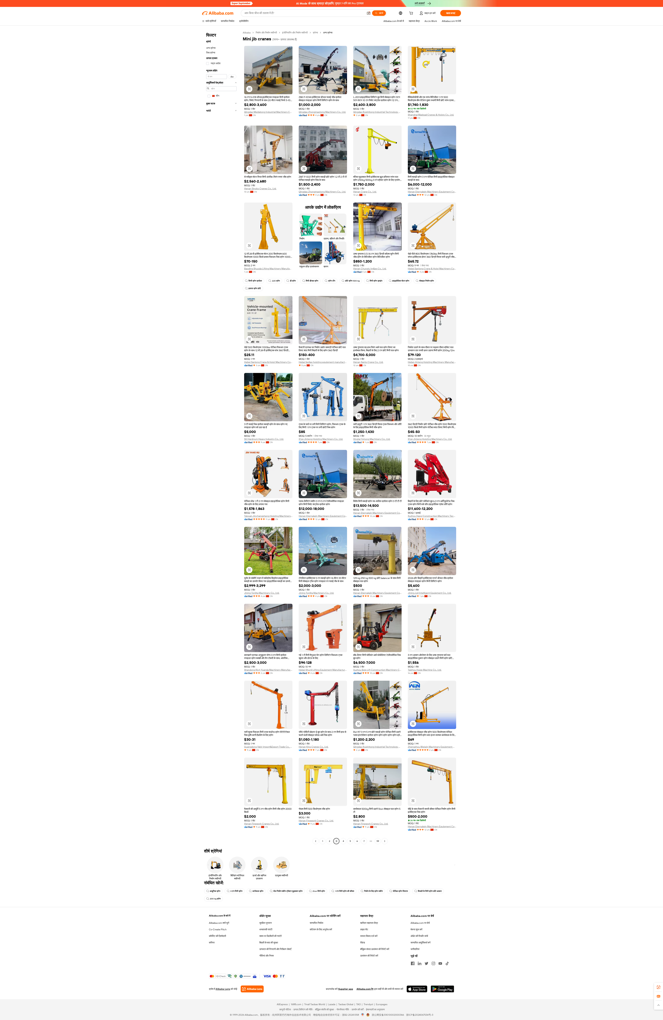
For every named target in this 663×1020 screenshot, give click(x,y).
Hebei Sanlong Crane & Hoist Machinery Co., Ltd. (432, 268)
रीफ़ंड (362, 942)
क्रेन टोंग (331, 281)
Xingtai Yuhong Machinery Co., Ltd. (371, 439)
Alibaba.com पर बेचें (420, 923)
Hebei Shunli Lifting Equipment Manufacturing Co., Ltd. (323, 669)
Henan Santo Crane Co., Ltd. (368, 362)
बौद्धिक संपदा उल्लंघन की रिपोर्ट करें (374, 949)
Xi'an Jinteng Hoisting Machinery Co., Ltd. (321, 439)
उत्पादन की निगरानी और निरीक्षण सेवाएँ (275, 949)
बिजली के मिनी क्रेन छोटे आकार (430, 891)
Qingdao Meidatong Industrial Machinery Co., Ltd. (268, 112)
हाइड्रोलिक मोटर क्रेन (400, 281)
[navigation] (221, 437)
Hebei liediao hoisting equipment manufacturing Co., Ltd (323, 362)
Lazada (331, 1004)
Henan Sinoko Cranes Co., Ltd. (260, 188)
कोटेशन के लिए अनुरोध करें (321, 929)
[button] (369, 13)
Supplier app (345, 989)
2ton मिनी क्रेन (319, 891)
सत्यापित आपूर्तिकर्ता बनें (420, 942)
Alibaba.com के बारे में (219, 915)
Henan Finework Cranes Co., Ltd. (261, 823)
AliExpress (282, 1004)
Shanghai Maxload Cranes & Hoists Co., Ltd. (431, 114)
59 (378, 841)
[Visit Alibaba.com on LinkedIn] (419, 963)
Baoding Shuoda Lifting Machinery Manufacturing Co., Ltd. (268, 268)
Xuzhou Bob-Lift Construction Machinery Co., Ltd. (377, 669)
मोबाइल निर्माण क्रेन (426, 281)
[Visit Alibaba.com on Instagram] (433, 963)
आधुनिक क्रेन (215, 891)
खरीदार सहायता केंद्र (369, 923)
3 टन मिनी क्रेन (236, 891)
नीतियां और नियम (266, 955)
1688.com (296, 1004)
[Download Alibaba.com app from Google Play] (442, 988)
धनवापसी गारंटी (265, 929)
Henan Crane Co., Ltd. (365, 191)
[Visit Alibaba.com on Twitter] (426, 963)
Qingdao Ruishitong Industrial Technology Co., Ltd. (377, 112)
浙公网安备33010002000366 (388, 1014)
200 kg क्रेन (215, 899)
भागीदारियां (415, 949)
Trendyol (368, 1004)
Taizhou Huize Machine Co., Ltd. (424, 669)
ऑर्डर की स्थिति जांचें (419, 936)
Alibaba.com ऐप (365, 989)
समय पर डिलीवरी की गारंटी (270, 936)
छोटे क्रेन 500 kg (352, 281)
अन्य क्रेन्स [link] (327, 32)
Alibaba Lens (223, 989)
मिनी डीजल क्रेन (312, 281)
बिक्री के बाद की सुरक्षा (268, 942)
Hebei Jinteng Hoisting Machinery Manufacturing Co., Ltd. (432, 362)
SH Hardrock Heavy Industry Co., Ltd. (264, 439)
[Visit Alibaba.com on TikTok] (447, 963)
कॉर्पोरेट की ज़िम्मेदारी (217, 936)
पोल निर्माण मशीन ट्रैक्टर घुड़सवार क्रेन (287, 891)
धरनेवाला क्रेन (257, 891)
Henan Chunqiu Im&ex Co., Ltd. (369, 268)
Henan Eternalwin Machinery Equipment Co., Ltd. (432, 191)
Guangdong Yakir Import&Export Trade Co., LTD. (268, 746)
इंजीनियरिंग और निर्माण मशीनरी (295, 32)
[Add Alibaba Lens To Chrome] (252, 988)
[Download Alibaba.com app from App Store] (417, 988)
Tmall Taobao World (314, 1004)
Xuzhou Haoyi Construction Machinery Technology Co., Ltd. (432, 516)
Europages (381, 1004)
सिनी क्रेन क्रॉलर (255, 281)
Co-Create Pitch (218, 929)
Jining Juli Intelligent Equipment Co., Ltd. (429, 593)
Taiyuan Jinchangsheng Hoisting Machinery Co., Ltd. (268, 516)
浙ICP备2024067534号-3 (419, 1014)
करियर (212, 942)
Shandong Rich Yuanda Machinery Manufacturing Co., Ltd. (268, 669)
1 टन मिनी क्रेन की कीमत (344, 891)
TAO (358, 1004)
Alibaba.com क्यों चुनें (219, 923)
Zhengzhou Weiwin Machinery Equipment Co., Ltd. (432, 746)
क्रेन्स (315, 32)
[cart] (411, 13)
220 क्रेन (276, 281)
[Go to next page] (385, 841)
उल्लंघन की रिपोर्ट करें (369, 955)
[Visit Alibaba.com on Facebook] (413, 963)
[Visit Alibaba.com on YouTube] (440, 963)
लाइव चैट (364, 929)
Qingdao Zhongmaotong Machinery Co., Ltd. (322, 112)
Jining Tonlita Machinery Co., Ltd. (261, 593)
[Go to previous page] (316, 841)
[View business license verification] (362, 1015)
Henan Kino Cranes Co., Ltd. (313, 746)
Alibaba (247, 32)
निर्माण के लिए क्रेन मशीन (373, 891)
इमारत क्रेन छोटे (254, 288)
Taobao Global (345, 1004)
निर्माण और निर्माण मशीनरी (266, 32)
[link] (658, 987)
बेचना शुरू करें (416, 929)
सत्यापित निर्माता (316, 923)
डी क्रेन (293, 281)
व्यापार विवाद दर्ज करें (368, 936)
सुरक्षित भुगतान (265, 923)
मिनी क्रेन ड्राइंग (376, 281)
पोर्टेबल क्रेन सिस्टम (400, 891)
